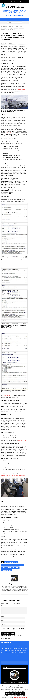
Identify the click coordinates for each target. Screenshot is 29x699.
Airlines (11, 26)
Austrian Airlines (22, 440)
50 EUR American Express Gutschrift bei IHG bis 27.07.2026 (13, 652)
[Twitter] (9, 1)
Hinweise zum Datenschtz (20, 697)
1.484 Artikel (18, 584)
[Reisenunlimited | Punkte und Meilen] (12, 7)
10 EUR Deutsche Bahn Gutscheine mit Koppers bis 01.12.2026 (14, 646)
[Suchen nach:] (14, 22)
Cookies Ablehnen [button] (20, 693)
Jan (11, 43)
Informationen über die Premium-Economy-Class (13, 475)
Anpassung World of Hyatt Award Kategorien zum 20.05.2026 (14, 655)
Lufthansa (15, 567)
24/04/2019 (5, 43)
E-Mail (2, 620)
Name (2, 616)
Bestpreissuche (9, 132)
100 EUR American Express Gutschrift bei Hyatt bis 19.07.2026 (14, 648)
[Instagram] (14, 1)
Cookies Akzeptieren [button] (9, 693)
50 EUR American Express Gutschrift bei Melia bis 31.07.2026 (13, 650)
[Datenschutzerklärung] (17, 1)
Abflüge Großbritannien (11, 562)
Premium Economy (6, 570)
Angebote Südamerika (17, 565)
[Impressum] (20, 1)
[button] (27, 19)
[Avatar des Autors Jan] (14, 678)
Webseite (3, 624)
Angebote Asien (6, 565)
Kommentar (4, 605)
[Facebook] (12, 1)
